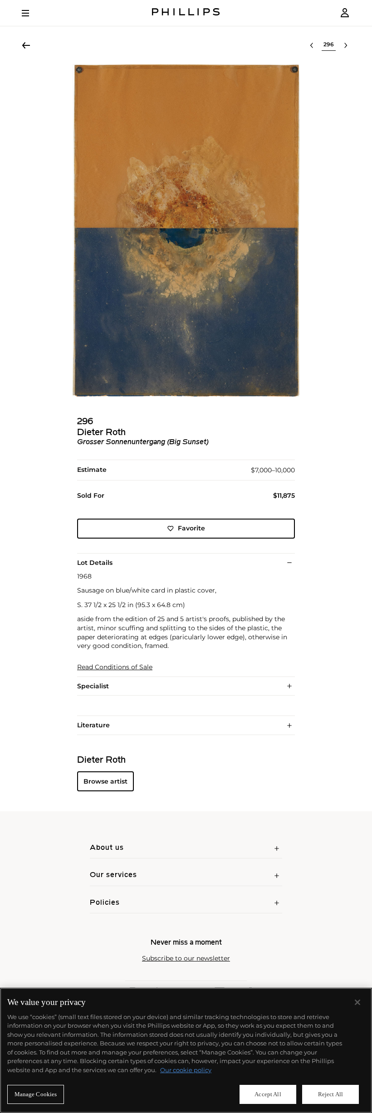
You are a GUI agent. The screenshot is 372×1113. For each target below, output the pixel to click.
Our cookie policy (185, 1070)
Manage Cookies (36, 1094)
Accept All (268, 1094)
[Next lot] (345, 45)
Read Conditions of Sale (114, 667)
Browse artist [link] (105, 781)
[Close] (357, 1002)
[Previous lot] (311, 45)
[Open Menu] (32, 13)
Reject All (330, 1094)
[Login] (344, 13)
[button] (186, 230)
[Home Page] (186, 13)
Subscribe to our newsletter (186, 958)
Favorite (191, 528)
